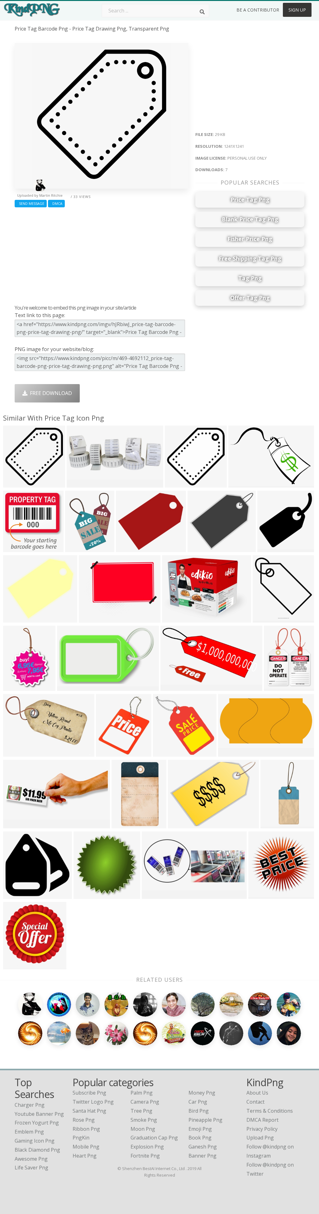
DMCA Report (262, 1119)
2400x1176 (232, 753)
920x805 (107, 753)
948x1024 (16, 965)
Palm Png (142, 1092)
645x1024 (124, 824)
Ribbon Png (86, 1128)
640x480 (179, 824)
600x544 (14, 619)
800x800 (176, 484)
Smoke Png (144, 1119)
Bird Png (198, 1110)
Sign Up (297, 10)
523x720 (76, 548)
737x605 (90, 619)
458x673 (14, 687)
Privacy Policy (262, 1128)
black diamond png (37, 1149)
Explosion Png (147, 1146)
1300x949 (16, 753)
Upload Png (260, 1137)
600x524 (127, 548)
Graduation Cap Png (154, 1137)
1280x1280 (262, 895)
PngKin (81, 1137)
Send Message (30, 203)
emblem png (29, 1131)
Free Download (49, 393)
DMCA (56, 203)
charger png (30, 1104)
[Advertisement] (101, 254)
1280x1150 (202, 548)
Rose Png (84, 1119)
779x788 (14, 548)
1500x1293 (176, 619)
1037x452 (16, 824)
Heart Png (85, 1155)
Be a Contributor (257, 10)
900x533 (68, 687)
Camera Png (145, 1101)
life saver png (31, 1167)
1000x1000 (267, 619)
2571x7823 (275, 824)
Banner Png (202, 1155)
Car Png (197, 1101)
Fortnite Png (145, 1155)
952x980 (269, 548)
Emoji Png (200, 1128)
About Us (257, 1092)
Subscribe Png (89, 1092)
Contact (255, 1101)
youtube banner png (39, 1113)
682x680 (85, 895)
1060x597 (79, 484)
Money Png (201, 1092)
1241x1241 (17, 484)
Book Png (200, 1137)
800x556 (164, 753)
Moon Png (143, 1128)
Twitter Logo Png (93, 1101)
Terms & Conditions (269, 1110)
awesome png (31, 1158)
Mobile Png (86, 1146)
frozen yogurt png (37, 1122)
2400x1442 (175, 687)
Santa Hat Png (89, 1110)
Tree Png (141, 1110)
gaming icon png (35, 1140)
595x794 (275, 687)
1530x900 (154, 895)
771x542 (240, 484)
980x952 (14, 895)
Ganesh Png (202, 1146)
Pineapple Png (205, 1119)
